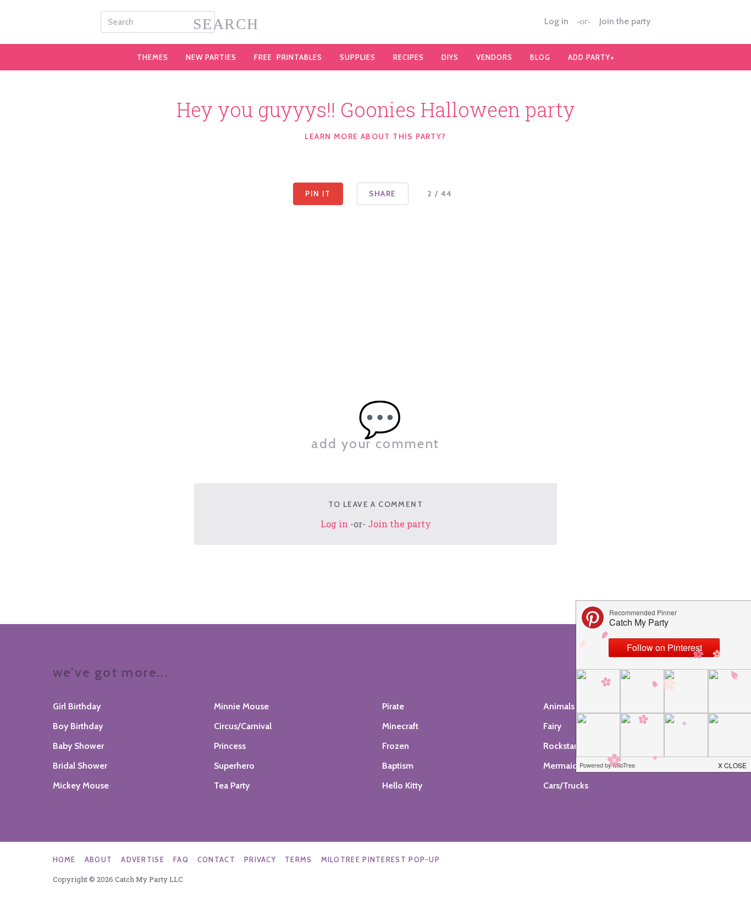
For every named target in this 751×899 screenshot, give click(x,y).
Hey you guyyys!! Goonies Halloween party (375, 109)
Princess (230, 746)
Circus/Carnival (243, 726)
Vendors (494, 57)
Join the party (624, 21)
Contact (216, 859)
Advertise (142, 859)
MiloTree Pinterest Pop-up (380, 859)
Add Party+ (591, 57)
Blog (540, 57)
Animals (559, 706)
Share (382, 193)
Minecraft (400, 726)
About (99, 859)
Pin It (317, 193)
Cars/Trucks (565, 785)
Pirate (393, 706)
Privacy (260, 859)
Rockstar (560, 746)
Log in (556, 21)
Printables (288, 57)
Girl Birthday (77, 706)
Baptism (397, 765)
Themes (152, 57)
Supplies (357, 57)
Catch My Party (375, 22)
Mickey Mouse (81, 785)
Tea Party (232, 785)
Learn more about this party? (375, 136)
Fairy (552, 726)
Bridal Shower (80, 765)
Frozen (395, 746)
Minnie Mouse (241, 706)
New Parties (211, 57)
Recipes (408, 57)
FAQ (181, 859)
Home (64, 859)
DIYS (450, 57)
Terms (298, 859)
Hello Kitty (402, 785)
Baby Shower (78, 746)
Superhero (234, 765)
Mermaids (562, 765)
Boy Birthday (78, 726)
